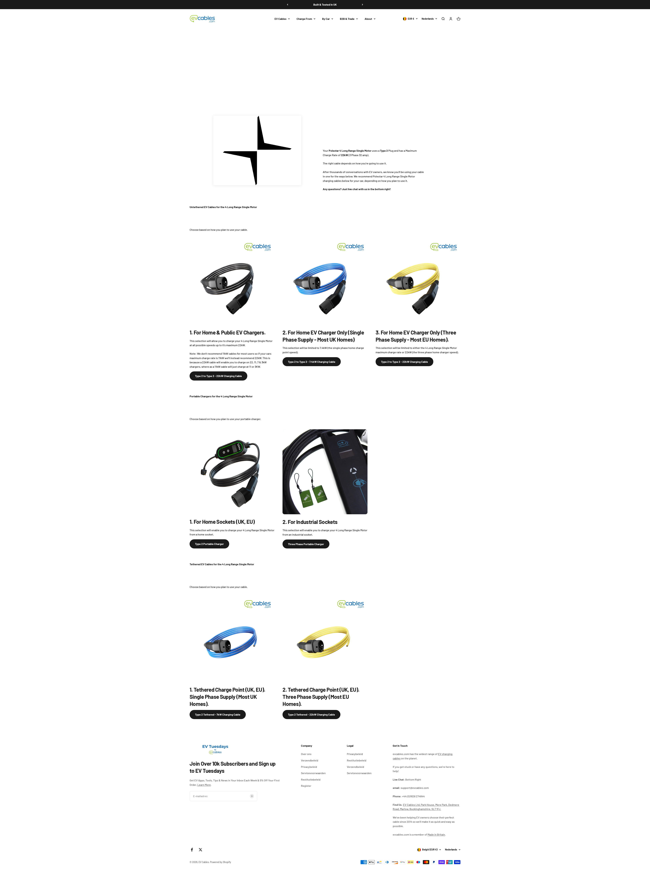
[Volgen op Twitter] (200, 849)
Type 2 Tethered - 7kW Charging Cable (217, 714)
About (368, 18)
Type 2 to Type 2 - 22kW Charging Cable (218, 375)
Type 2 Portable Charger (209, 543)
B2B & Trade (347, 18)
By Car (326, 18)
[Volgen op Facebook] (192, 849)
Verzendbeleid (309, 760)
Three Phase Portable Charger (306, 544)
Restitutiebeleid (310, 779)
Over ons (306, 753)
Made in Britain (436, 834)
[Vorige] (287, 4)
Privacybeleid (309, 766)
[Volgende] (362, 4)
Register (306, 785)
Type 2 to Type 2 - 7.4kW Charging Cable (311, 361)
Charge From (304, 18)
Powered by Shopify (220, 862)
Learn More (204, 784)
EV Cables (280, 18)
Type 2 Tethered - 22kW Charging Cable (311, 714)
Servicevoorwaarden (313, 773)
